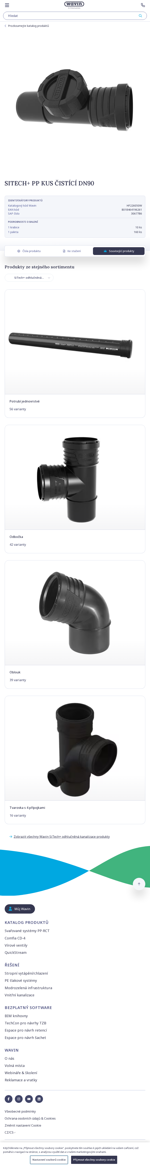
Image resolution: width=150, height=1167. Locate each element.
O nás (9, 1058)
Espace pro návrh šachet (25, 1037)
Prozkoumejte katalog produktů (28, 26)
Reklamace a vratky (21, 1080)
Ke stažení (74, 251)
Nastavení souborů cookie (49, 1159)
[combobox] (75, 16)
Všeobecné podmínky (20, 1111)
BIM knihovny (16, 1015)
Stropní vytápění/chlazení (26, 973)
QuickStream (16, 952)
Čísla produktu (31, 251)
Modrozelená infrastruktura (28, 987)
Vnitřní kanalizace (19, 995)
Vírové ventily (16, 945)
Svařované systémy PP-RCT (27, 930)
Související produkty (121, 251)
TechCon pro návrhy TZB (25, 1023)
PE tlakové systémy (21, 980)
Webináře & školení (21, 1072)
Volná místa (15, 1065)
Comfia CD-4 (15, 938)
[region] (75, 1154)
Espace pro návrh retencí (26, 1030)
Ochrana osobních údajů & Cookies (30, 1118)
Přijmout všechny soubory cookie (94, 1159)
